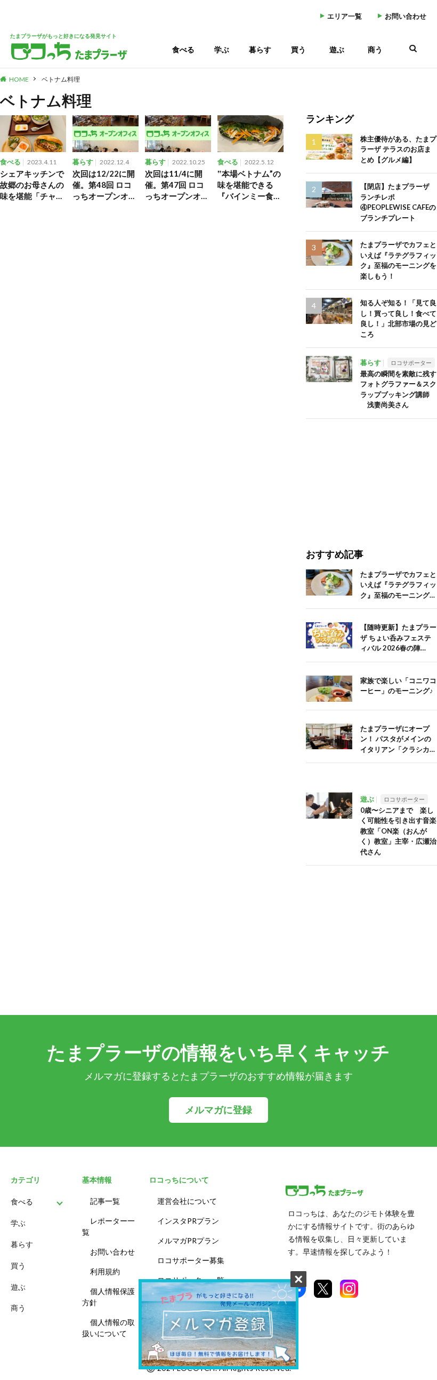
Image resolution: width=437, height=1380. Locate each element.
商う (375, 49)
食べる (183, 49)
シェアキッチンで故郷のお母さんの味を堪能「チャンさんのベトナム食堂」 (32, 185)
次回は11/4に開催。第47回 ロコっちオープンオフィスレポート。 (177, 185)
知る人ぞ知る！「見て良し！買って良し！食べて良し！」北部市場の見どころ (398, 318)
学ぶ (221, 49)
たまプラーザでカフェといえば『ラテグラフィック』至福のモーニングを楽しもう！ (398, 260)
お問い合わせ (405, 16)
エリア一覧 (344, 16)
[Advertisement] (371, 472)
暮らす (260, 49)
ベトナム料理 (61, 79)
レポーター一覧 (108, 1226)
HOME (19, 79)
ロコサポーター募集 (190, 1260)
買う (298, 49)
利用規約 (105, 1271)
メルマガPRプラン (188, 1240)
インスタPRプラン (188, 1220)
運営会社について (187, 1200)
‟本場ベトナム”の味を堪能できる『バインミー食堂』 (249, 185)
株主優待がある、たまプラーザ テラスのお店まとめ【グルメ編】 (398, 149)
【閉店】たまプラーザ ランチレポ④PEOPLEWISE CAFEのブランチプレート (398, 202)
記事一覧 (105, 1200)
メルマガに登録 (218, 1109)
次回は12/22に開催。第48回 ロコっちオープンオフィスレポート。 (104, 185)
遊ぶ (336, 49)
